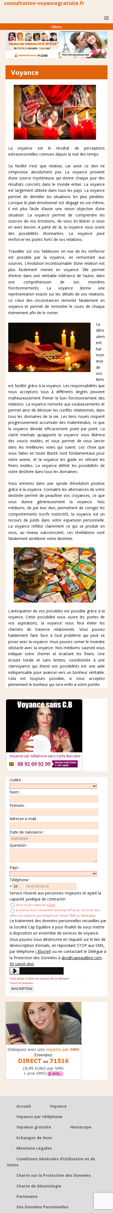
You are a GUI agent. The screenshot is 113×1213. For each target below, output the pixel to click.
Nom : (15, 792)
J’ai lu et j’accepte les (35, 905)
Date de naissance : (27, 832)
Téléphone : (20, 879)
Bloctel (43, 951)
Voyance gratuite (33, 1127)
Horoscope (80, 1127)
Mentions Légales (34, 1148)
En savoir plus (22, 963)
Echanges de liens (34, 1137)
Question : (19, 845)
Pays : (15, 867)
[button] (105, 18)
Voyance (58, 1106)
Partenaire (27, 1196)
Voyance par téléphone (39, 1116)
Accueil (23, 1106)
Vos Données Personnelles (42, 1206)
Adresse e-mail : (24, 818)
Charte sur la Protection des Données (53, 1175)
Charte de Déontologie (38, 1186)
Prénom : (18, 805)
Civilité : (16, 780)
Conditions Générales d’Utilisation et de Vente (51, 1161)
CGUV (51, 905)
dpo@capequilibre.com (81, 957)
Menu (56, 26)
